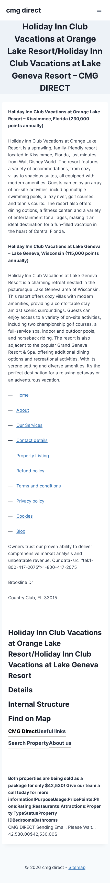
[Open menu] (99, 10)
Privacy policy (30, 501)
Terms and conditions (38, 485)
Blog (20, 531)
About (22, 410)
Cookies (24, 516)
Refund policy (30, 470)
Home (22, 395)
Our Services (29, 425)
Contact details (32, 440)
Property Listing (32, 455)
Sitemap (77, 867)
